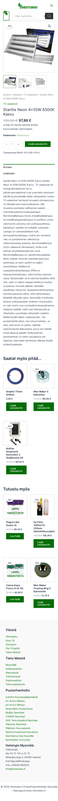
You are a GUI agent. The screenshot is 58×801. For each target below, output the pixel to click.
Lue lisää (15, 536)
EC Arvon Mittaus (15, 701)
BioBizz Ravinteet (15, 712)
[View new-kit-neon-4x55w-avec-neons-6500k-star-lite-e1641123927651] (9, 81)
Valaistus (17, 94)
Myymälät (11, 664)
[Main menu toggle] (51, 5)
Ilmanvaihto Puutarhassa (19, 708)
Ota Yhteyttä (12, 648)
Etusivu (7, 94)
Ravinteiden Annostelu (18, 739)
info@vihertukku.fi (15, 769)
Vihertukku (11, 636)
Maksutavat (12, 672)
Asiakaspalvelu (14, 668)
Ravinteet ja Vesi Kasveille (20, 735)
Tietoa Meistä (13, 652)
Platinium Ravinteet (16, 724)
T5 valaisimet (31, 94)
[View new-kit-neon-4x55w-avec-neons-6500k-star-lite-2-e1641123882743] (40, 81)
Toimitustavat (13, 676)
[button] (49, 26)
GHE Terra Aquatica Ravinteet (22, 720)
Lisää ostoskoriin (37, 144)
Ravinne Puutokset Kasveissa (22, 732)
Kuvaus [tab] (7, 167)
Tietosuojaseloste (15, 684)
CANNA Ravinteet (15, 716)
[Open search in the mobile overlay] (33, 16)
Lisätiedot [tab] (9, 173)
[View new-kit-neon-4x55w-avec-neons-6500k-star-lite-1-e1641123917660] (25, 81)
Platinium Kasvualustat (18, 728)
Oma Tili (10, 640)
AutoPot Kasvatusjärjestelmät (22, 697)
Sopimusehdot (14, 680)
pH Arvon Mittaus (15, 704)
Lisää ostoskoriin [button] (16, 406)
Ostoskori (11, 644)
